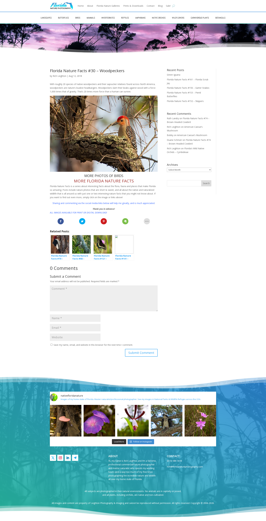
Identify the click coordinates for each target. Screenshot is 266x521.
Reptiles (125, 17)
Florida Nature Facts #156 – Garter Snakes (188, 87)
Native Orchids (158, 17)
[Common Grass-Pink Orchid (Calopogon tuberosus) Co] (200, 421)
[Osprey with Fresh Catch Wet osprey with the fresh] (166, 421)
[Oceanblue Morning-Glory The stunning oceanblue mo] (99, 421)
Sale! (168, 5)
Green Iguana (173, 74)
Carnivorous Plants (200, 17)
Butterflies (63, 17)
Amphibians (140, 17)
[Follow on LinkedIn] (68, 458)
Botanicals (220, 17)
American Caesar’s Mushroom (192, 135)
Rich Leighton (59, 75)
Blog (160, 5)
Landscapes (46, 17)
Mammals (91, 17)
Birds (77, 17)
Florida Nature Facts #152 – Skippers (185, 101)
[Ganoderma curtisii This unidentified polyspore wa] (65, 421)
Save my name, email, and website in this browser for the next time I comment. (93, 344)
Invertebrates (108, 17)
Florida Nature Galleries (108, 5)
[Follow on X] (53, 458)
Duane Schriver (174, 139)
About (90, 5)
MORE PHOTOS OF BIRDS (103, 175)
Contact (151, 5)
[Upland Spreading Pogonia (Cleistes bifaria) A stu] (133, 421)
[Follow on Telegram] (75, 458)
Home (81, 5)
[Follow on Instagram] (60, 458)
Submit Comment (141, 353)
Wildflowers (178, 17)
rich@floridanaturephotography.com (185, 466)
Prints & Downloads (133, 5)
